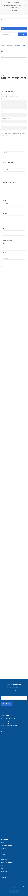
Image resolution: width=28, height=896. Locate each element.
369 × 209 (15, 85)
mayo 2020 (5, 203)
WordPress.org (6, 243)
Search (22, 34)
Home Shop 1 (9, 45)
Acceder (4, 233)
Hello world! (5, 173)
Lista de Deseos (14, 10)
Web (2, 125)
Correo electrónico (5, 118)
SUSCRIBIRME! (6, 703)
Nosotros (3, 868)
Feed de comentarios (7, 240)
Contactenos (4, 848)
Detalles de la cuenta (6, 859)
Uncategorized (6, 218)
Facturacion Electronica (6, 845)
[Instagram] (17, 891)
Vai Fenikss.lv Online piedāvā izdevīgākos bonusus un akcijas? (14, 169)
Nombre (3, 112)
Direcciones (3, 857)
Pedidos (3, 854)
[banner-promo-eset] (14, 63)
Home (2, 45)
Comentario (4, 99)
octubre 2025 (6, 200)
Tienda (2, 843)
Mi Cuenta (3, 865)
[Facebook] (10, 891)
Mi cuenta (3, 877)
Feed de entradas (7, 237)
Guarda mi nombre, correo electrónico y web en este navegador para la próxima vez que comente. (13, 134)
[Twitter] (14, 891)
